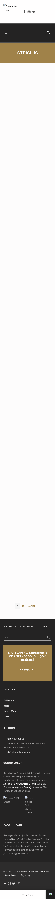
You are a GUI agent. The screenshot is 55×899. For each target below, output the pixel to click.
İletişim (6, 716)
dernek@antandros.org (18, 751)
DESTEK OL (27, 670)
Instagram (26, 626)
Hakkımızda (9, 700)
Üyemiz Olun (9, 711)
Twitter (42, 626)
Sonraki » (33, 606)
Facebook (10, 626)
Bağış (6, 705)
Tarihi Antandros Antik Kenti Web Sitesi (30, 871)
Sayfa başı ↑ (27, 875)
